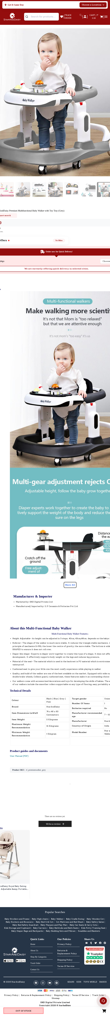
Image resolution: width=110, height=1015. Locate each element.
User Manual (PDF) (19, 756)
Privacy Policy (64, 944)
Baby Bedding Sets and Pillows (60, 931)
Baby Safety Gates (95, 922)
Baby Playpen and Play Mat (54, 925)
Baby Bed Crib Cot (44, 922)
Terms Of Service (65, 966)
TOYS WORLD (90, 982)
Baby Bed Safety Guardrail (25, 925)
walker (43, 643)
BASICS (103, 982)
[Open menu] (106, 16)
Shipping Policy (64, 960)
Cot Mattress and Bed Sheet (70, 922)
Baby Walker (57, 919)
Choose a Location (91, 5)
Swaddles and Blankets (89, 931)
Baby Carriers (39, 928)
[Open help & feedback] (103, 1001)
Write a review (53, 824)
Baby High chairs (40, 919)
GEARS (70, 982)
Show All (70, 585)
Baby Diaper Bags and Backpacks (27, 931)
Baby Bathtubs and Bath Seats (63, 928)
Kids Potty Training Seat (93, 928)
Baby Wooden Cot (95, 919)
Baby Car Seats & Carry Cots (83, 925)
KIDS (78, 982)
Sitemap (56, 998)
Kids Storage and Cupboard (17, 928)
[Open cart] (104, 1010)
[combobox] (41, 17)
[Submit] (28, 17)
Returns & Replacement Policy (67, 952)
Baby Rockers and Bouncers (19, 922)
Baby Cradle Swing (75, 919)
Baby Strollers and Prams (17, 919)
